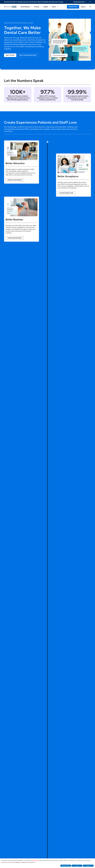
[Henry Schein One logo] (10, 7)
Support (83, 7)
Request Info (73, 7)
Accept (77, 865)
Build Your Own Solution (27, 55)
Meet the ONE (10, 55)
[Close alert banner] (90, 2)
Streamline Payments (14, 238)
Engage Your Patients (14, 180)
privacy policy (35, 860)
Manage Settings (66, 865)
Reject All (88, 865)
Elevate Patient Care (66, 193)
